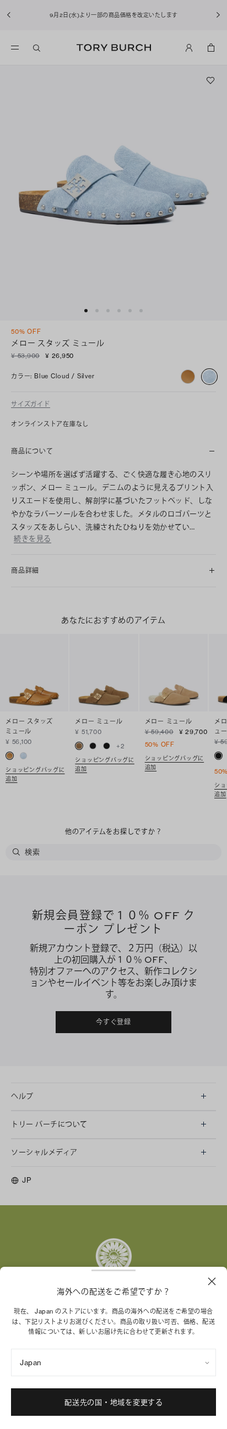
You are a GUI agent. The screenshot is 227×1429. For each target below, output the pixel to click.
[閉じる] (212, 1281)
